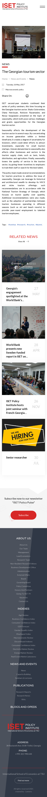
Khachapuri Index (23, 634)
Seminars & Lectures (23, 678)
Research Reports (23, 692)
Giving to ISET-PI (23, 594)
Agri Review (23, 615)
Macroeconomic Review (23, 638)
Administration (23, 571)
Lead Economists (23, 556)
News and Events (18, 79)
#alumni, (39, 224)
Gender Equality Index (23, 630)
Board (23, 579)
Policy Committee (23, 586)
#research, (21, 224)
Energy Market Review (23, 653)
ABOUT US (23, 538)
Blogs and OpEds (23, 706)
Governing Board (23, 582)
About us (23, 545)
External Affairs (23, 575)
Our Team (23, 548)
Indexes (23, 608)
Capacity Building (23, 674)
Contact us (23, 601)
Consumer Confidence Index (23, 623)
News (32, 79)
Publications (23, 685)
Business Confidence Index (23, 619)
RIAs (24, 699)
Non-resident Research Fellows (23, 563)
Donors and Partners (23, 590)
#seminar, (12, 224)
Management (23, 552)
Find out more (23, 780)
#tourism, (31, 224)
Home (5, 79)
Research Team (23, 560)
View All (21, 241)
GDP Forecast (23, 626)
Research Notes (23, 696)
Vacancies (23, 597)
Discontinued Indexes (23, 641)
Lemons (28, 791)
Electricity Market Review (23, 649)
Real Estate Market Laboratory (23, 656)
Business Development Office (23, 567)
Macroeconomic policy (15, 89)
